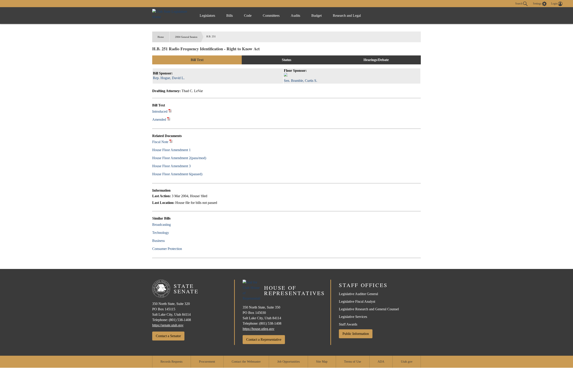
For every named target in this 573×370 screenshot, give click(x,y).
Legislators (207, 15)
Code (248, 15)
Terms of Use (352, 361)
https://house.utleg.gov (258, 329)
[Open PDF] (170, 111)
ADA (381, 361)
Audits (295, 15)
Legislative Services (353, 317)
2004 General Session (186, 37)
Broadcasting (161, 224)
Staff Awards (348, 324)
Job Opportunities (288, 361)
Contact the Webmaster (246, 361)
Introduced (159, 111)
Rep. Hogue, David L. (169, 78)
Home (161, 37)
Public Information (355, 334)
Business (158, 241)
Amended (159, 119)
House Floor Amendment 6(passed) (177, 174)
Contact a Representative (263, 339)
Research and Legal (347, 15)
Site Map (321, 361)
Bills (229, 15)
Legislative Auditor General (358, 294)
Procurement (207, 361)
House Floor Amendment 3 (171, 166)
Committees (271, 15)
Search (519, 3)
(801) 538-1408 (180, 320)
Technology (160, 233)
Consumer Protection (167, 249)
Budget (316, 15)
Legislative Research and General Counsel (369, 309)
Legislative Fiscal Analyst (357, 301)
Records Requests (171, 361)
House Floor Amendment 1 (171, 150)
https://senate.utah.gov (168, 325)
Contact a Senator (168, 336)
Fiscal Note (160, 142)
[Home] (171, 15)
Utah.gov (407, 361)
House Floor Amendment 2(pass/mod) (179, 158)
